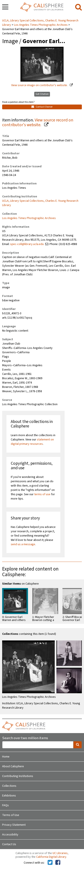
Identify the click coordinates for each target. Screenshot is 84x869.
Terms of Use (10, 815)
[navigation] (5, 7)
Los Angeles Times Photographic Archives (41, 25)
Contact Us (9, 844)
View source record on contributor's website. (37, 122)
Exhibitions (9, 795)
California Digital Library (51, 857)
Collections (9, 786)
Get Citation (42, 94)
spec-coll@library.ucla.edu (27, 244)
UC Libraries (60, 853)
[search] (78, 7)
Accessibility (10, 834)
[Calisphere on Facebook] (57, 863)
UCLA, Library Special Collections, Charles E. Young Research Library (40, 203)
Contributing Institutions (17, 776)
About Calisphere (13, 766)
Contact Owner (44, 107)
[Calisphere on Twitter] (50, 863)
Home (5, 757)
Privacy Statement (14, 825)
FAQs (5, 805)
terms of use (42, 494)
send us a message (23, 544)
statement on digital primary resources (32, 441)
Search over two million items (25, 738)
